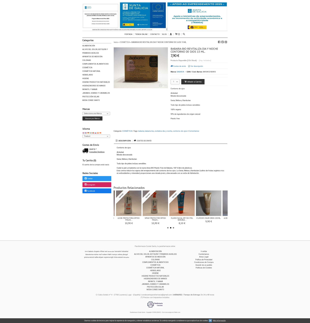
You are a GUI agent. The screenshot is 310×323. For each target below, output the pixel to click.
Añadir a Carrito (194, 82)
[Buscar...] (184, 34)
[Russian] (96, 133)
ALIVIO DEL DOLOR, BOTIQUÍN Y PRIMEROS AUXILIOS (95, 51)
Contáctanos (204, 254)
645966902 (177, 295)
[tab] (123, 141)
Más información (219, 320)
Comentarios (194, 131)
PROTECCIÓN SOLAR (90, 97)
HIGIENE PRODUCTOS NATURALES (96, 82)
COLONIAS (86, 60)
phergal (125, 254)
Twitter (90, 179)
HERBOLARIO (87, 75)
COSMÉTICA (87, 67)
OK (210, 320)
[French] (86, 133)
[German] (88, 133)
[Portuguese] (93, 133)
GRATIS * (93, 149)
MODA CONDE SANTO (91, 100)
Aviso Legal (203, 257)
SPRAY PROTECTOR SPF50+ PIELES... (155, 219)
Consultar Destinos (97, 152)
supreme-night (109, 257)
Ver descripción (196, 66)
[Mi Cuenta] (170, 34)
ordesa (120, 254)
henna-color (111, 251)
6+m (86, 251)
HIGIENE (85, 78)
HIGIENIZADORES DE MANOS (93, 86)
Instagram (91, 185)
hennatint (118, 251)
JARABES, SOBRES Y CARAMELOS (96, 93)
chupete (96, 251)
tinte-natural (118, 257)
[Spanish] (98, 133)
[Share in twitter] (222, 42)
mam (109, 254)
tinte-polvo (126, 257)
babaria (141, 131)
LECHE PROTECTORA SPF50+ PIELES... (129, 219)
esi (106, 251)
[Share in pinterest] (226, 42)
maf (100, 254)
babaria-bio (149, 131)
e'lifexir (102, 251)
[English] (83, 133)
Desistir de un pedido (204, 265)
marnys (114, 254)
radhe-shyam (98, 257)
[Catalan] (100, 133)
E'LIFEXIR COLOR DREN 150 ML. (209, 218)
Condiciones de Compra (203, 262)
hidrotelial (125, 251)
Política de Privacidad (203, 259)
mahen (104, 254)
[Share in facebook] (219, 42)
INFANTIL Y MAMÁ (89, 89)
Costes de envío (179, 66)
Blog (164, 34)
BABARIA (180, 72)
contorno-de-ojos (180, 131)
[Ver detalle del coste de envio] (85, 151)
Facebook (91, 191)
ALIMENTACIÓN (88, 46)
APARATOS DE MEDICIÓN (92, 57)
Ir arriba (204, 251)
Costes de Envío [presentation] (143, 141)
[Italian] (91, 133)
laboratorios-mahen (91, 254)
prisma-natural (89, 257)
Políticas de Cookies (204, 268)
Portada (128, 34)
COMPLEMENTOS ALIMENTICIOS (95, 64)
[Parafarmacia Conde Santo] (155, 16)
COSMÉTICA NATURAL (91, 71)
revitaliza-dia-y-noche (163, 131)
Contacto (155, 34)
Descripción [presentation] (124, 141)
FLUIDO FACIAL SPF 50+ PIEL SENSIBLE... (182, 219)
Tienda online (141, 34)
